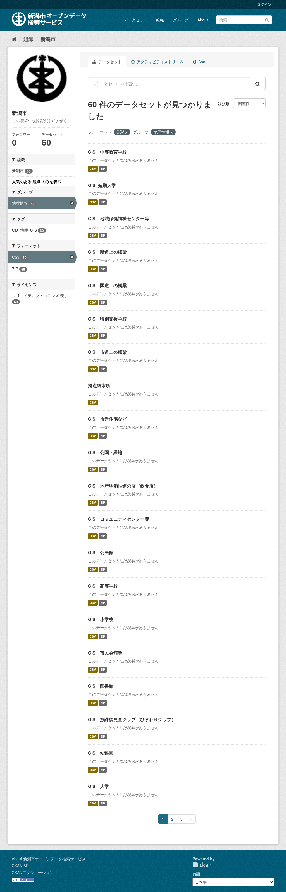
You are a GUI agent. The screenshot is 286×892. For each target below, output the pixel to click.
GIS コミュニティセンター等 (118, 519)
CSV (93, 169)
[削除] (126, 132)
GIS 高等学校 (103, 586)
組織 (160, 20)
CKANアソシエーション (33, 872)
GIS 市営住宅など (107, 419)
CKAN (201, 865)
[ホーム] (14, 38)
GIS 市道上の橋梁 (107, 352)
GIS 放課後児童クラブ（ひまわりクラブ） (132, 719)
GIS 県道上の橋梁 (107, 252)
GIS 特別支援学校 (107, 319)
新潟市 (48, 39)
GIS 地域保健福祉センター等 (118, 218)
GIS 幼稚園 (100, 753)
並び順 (223, 103)
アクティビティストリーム (159, 61)
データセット (135, 20)
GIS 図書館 (100, 686)
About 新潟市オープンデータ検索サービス (49, 858)
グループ (181, 20)
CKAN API (21, 865)
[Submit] (266, 19)
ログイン (264, 4)
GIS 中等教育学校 (107, 152)
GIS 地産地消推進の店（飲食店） (123, 486)
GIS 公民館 (100, 552)
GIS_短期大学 (102, 185)
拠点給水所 (99, 385)
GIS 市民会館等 (105, 652)
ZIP (103, 169)
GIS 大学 (98, 786)
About (202, 20)
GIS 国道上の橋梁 (107, 285)
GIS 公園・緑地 (105, 452)
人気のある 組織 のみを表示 (36, 181)
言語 (196, 873)
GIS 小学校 (100, 619)
